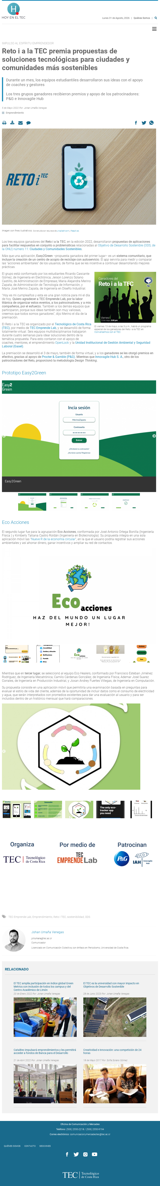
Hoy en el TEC (13, 10)
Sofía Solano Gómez (117, 1060)
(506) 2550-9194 (95, 1129)
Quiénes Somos (142, 18)
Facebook (66, 1154)
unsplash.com (63, 231)
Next (154, 436)
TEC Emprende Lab (43, 328)
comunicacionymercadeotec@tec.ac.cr (90, 1134)
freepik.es (75, 231)
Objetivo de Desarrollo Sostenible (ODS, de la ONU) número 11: (78, 247)
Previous (4, 436)
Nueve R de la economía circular (53, 539)
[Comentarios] (29, 122)
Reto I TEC (59, 916)
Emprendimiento (15, 112)
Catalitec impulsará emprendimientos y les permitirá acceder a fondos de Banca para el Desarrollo (45, 1051)
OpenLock (62, 342)
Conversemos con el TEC (107, 332)
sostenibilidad (75, 916)
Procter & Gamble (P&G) (58, 357)
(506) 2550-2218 (75, 1129)
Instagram (84, 1154)
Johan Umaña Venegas (35, 108)
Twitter (75, 1154)
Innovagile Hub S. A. (109, 357)
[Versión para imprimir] (5, 122)
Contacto (30, 1146)
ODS (87, 916)
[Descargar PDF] (13, 122)
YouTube (94, 1154)
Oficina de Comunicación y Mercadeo (80, 1124)
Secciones (45, 1146)
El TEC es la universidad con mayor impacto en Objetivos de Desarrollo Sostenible (111, 985)
